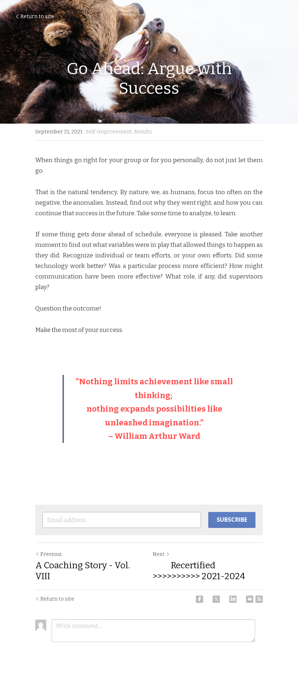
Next (159, 554)
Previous (51, 554)
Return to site (37, 16)
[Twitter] (216, 599)
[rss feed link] (259, 599)
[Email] (249, 599)
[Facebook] (199, 599)
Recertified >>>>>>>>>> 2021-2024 (199, 570)
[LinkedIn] (233, 599)
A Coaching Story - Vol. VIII (82, 570)
